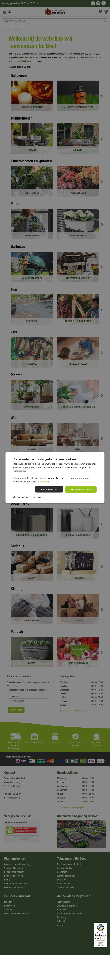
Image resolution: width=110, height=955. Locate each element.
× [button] (100, 455)
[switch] (100, 944)
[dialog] (54, 477)
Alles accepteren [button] (81, 489)
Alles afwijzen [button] (49, 489)
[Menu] (105, 924)
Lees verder (43, 481)
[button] (27, 497)
